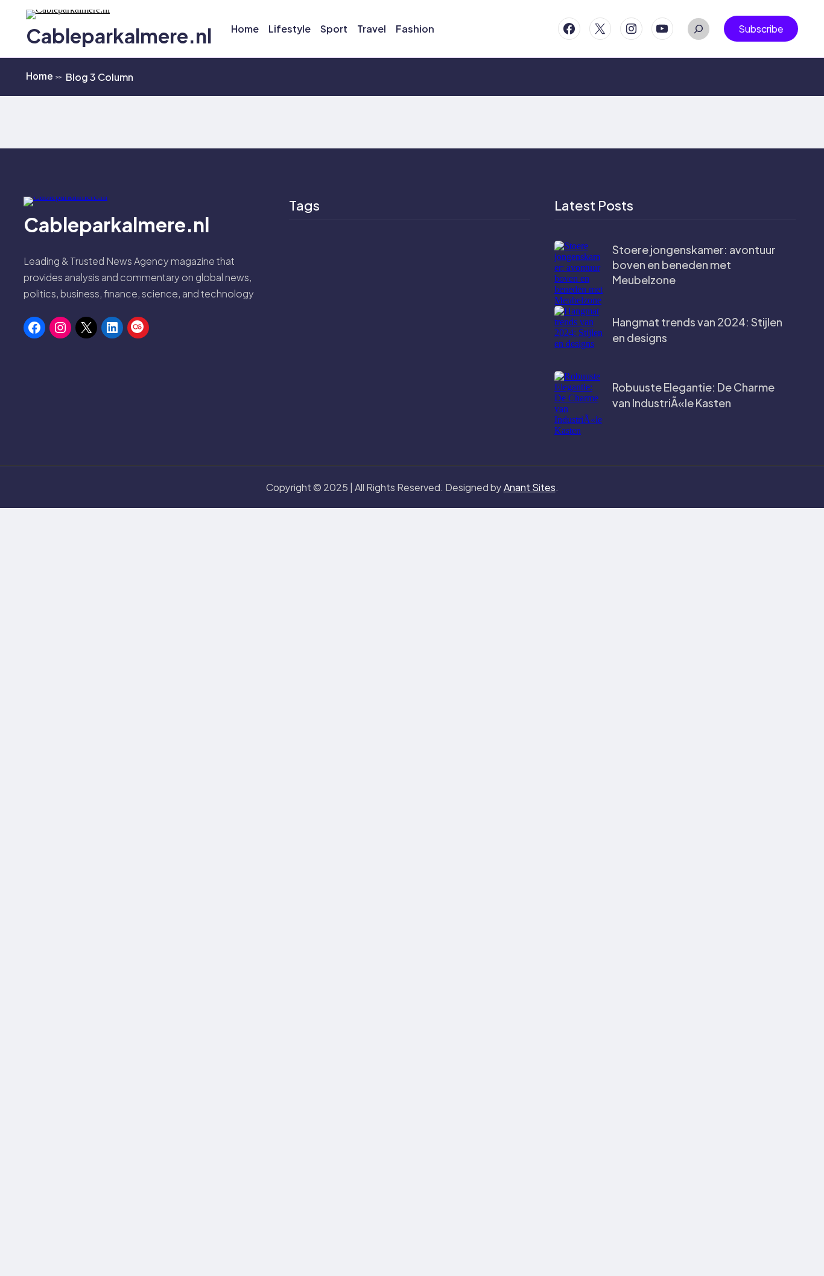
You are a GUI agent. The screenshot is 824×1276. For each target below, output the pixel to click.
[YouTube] (662, 28)
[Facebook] (569, 28)
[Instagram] (631, 28)
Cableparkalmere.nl (119, 36)
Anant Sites (530, 487)
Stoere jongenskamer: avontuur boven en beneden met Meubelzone (694, 265)
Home (44, 76)
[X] (600, 28)
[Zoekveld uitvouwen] (698, 29)
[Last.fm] (138, 327)
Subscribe (761, 28)
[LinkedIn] (112, 327)
